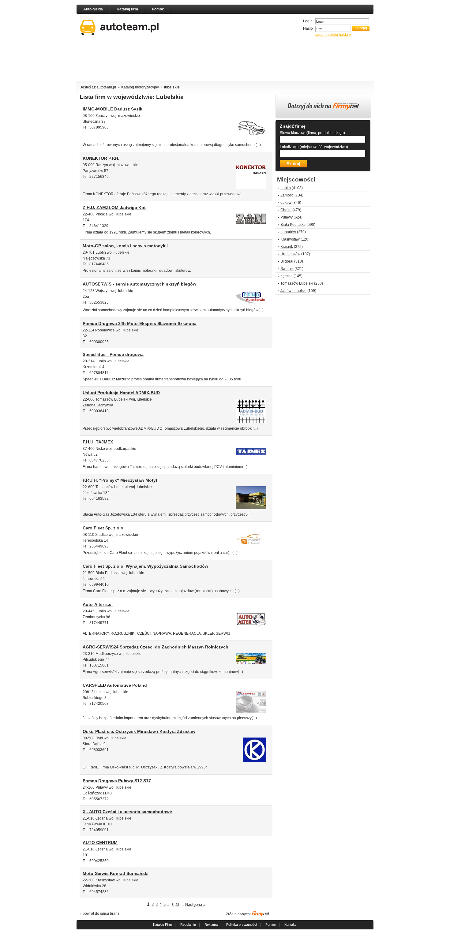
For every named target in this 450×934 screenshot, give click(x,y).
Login (308, 21)
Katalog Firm (162, 924)
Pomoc (158, 9)
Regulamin (188, 924)
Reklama (211, 924)
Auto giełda (93, 9)
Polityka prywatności (241, 924)
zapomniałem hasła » (333, 34)
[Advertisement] (225, 60)
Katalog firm (127, 9)
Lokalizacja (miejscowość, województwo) (314, 147)
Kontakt (290, 924)
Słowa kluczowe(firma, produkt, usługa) (312, 133)
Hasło (308, 28)
